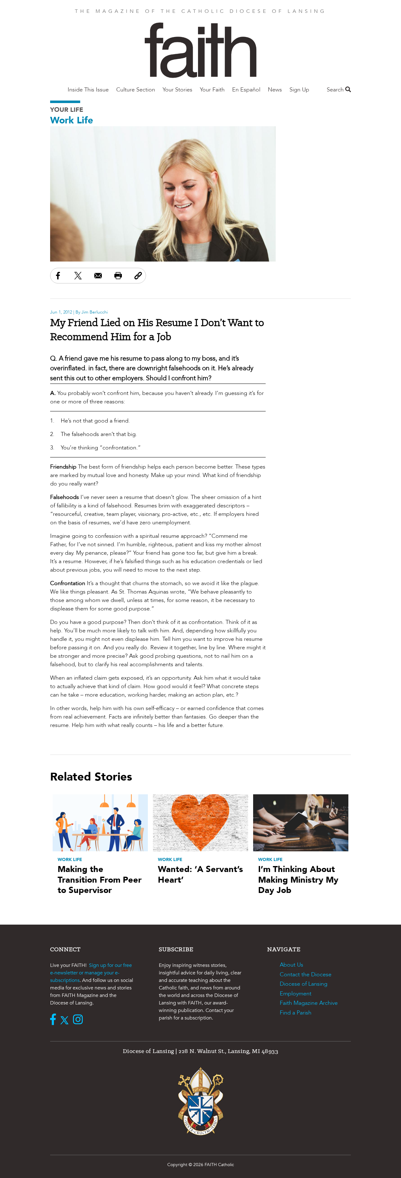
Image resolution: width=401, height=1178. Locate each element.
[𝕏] (66, 1020)
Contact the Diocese (305, 974)
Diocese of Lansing (303, 984)
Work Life (71, 120)
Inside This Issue (88, 90)
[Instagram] (79, 1020)
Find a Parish (295, 1013)
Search (336, 90)
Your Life (66, 110)
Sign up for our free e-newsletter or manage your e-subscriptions (91, 973)
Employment (295, 994)
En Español (246, 90)
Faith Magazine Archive (309, 1003)
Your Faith (212, 90)
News (275, 90)
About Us (291, 965)
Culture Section (135, 90)
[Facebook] (54, 1020)
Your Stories (177, 90)
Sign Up (299, 90)
